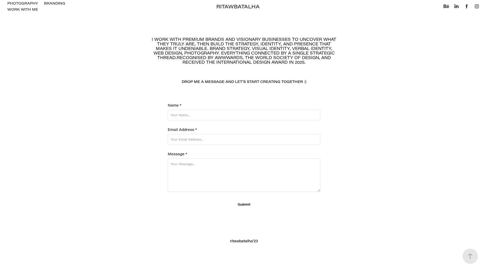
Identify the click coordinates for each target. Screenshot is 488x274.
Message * (177, 154)
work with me (22, 9)
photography (22, 3)
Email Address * (182, 129)
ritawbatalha (238, 6)
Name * (174, 105)
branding (54, 3)
